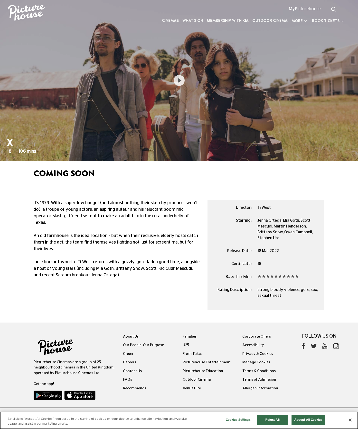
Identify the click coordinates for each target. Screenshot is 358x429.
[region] (179, 420)
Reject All (272, 419)
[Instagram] (336, 347)
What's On (192, 20)
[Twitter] (314, 347)
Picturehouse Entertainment (207, 362)
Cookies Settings (238, 419)
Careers (129, 362)
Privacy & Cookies (257, 354)
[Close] (350, 420)
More (297, 21)
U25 (186, 345)
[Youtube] (324, 347)
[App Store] (79, 396)
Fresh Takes (192, 354)
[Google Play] (48, 396)
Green (128, 354)
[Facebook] (303, 347)
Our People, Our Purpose (143, 345)
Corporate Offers (256, 336)
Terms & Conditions (259, 371)
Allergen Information (260, 388)
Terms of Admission (259, 379)
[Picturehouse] (30, 13)
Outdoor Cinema (270, 20)
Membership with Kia (228, 20)
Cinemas (170, 20)
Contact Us (132, 371)
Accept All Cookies (308, 419)
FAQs (127, 379)
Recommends (134, 388)
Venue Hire (192, 388)
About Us (131, 336)
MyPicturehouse (305, 9)
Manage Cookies (256, 362)
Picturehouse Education (203, 371)
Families (190, 336)
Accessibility (253, 345)
